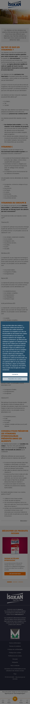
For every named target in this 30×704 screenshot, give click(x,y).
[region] (15, 352)
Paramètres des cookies (14, 378)
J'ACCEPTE (15, 374)
